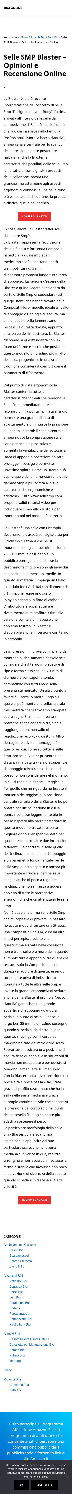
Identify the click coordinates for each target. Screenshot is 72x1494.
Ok (21, 1485)
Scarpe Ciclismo (20, 1261)
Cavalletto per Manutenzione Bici (32, 1344)
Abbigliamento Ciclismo (20, 1244)
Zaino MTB (17, 1266)
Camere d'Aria (19, 1384)
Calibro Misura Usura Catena (29, 1339)
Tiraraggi (15, 1360)
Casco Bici (16, 1250)
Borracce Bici (18, 1286)
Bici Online (13, 7)
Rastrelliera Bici (20, 1324)
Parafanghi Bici (19, 1302)
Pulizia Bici (17, 1355)
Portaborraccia (19, 1313)
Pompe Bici (17, 1350)
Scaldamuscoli (19, 1255)
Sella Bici (15, 1390)
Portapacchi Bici (20, 1319)
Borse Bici (16, 1292)
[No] (67, 1477)
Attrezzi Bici (12, 1333)
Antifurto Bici (18, 1281)
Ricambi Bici (12, 1379)
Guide (8, 1370)
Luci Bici (15, 1297)
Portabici (15, 1308)
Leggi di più (44, 1485)
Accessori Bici (13, 1275)
